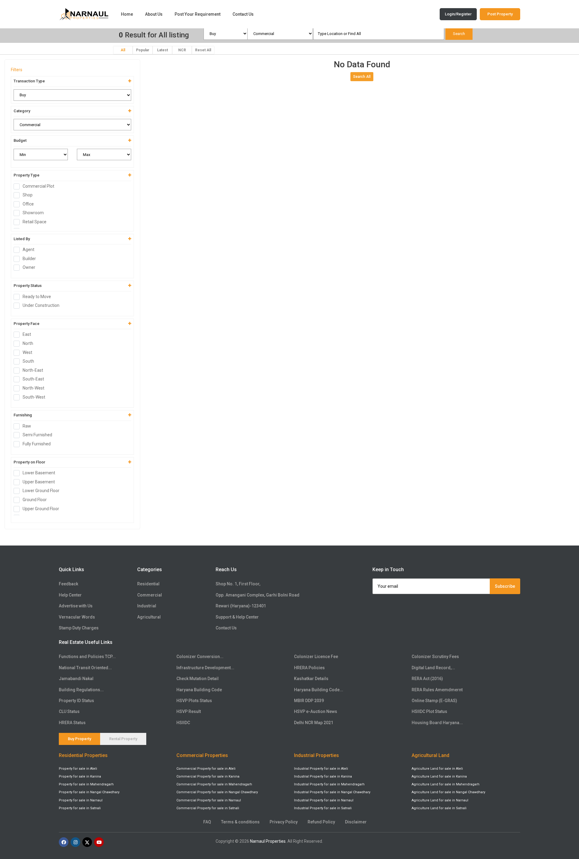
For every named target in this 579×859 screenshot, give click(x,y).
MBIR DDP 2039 (309, 700)
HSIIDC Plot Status (429, 711)
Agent (28, 249)
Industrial (146, 605)
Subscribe (505, 586)
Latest (162, 50)
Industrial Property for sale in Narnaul (323, 800)
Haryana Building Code (199, 689)
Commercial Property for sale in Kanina (207, 776)
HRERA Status (72, 722)
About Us (154, 14)
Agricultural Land (430, 755)
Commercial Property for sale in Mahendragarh (214, 784)
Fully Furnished (37, 443)
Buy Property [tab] (79, 739)
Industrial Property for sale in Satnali (323, 808)
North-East (33, 370)
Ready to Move (37, 296)
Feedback (68, 583)
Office (28, 204)
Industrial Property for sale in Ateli (321, 769)
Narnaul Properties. (268, 841)
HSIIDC (183, 722)
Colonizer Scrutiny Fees (435, 656)
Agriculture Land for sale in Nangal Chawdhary (448, 792)
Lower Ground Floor (41, 490)
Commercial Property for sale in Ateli (206, 769)
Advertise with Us (76, 605)
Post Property (500, 14)
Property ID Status (76, 700)
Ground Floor (35, 499)
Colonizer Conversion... (199, 656)
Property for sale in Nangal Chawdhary (89, 792)
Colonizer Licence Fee (316, 656)
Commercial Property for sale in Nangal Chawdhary (217, 792)
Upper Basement (39, 481)
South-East (33, 379)
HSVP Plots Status (194, 700)
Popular (142, 50)
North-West (33, 388)
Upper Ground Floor (41, 508)
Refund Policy (321, 821)
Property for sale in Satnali (80, 808)
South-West (34, 397)
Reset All (203, 50)
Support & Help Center (237, 617)
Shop (28, 194)
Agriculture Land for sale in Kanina (439, 776)
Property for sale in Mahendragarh (86, 784)
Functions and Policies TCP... (87, 656)
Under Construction (41, 305)
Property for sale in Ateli (78, 769)
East (27, 334)
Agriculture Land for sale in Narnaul (440, 800)
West (27, 352)
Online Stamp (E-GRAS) (434, 700)
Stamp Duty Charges (79, 627)
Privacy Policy (284, 821)
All (123, 50)
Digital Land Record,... (433, 667)
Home (127, 14)
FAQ (207, 821)
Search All (362, 77)
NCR (182, 50)
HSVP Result (188, 711)
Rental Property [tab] (123, 739)
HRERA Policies (309, 667)
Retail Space (34, 221)
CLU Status (69, 711)
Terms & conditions (240, 821)
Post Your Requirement (197, 14)
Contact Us (243, 14)
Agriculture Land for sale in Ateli (437, 769)
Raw (27, 426)
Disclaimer (356, 821)
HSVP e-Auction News (315, 711)
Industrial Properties (316, 755)
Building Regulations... (81, 689)
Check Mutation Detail (197, 678)
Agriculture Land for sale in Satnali (439, 808)
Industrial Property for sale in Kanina (323, 776)
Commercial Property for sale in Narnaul (208, 800)
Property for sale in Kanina (80, 776)
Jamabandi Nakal (76, 678)
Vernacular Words (77, 617)
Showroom (33, 212)
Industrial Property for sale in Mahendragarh (329, 784)
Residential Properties (83, 755)
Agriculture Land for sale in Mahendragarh (445, 784)
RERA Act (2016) (427, 678)
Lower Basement (39, 472)
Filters (16, 69)
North (28, 343)
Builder (29, 258)
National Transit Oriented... (85, 667)
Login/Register (458, 14)
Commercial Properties (202, 755)
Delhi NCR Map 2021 (313, 722)
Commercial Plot (38, 186)
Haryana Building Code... (318, 689)
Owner (29, 267)
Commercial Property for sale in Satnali (207, 808)
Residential (148, 583)
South (28, 361)
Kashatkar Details (311, 678)
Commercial (149, 595)
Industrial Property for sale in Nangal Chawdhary (332, 792)
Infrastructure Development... (205, 667)
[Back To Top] (562, 827)
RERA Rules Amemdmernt (437, 689)
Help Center (70, 595)
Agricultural (149, 617)
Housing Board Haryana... (437, 722)
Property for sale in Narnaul (81, 800)
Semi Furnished (37, 434)
